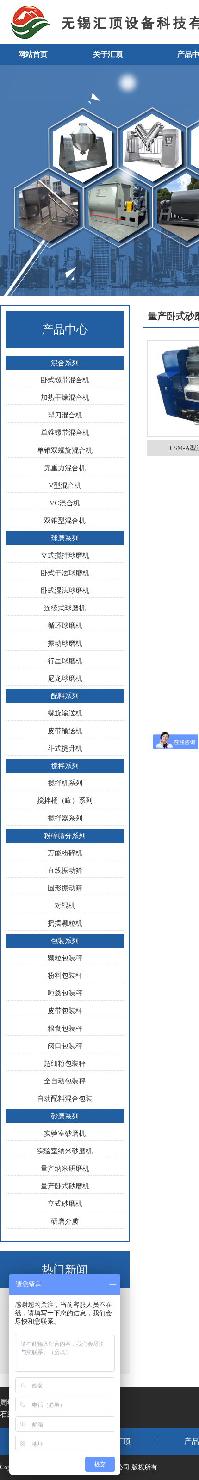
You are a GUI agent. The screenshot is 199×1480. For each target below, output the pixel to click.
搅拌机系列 (65, 783)
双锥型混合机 (65, 520)
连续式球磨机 (65, 608)
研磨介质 (65, 1221)
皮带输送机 (65, 730)
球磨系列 (65, 538)
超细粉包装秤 (65, 1063)
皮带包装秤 (65, 1010)
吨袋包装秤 (65, 993)
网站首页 (33, 54)
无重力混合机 (65, 468)
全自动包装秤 (65, 1081)
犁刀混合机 (65, 415)
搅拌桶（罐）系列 (65, 800)
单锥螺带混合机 (65, 432)
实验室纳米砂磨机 (65, 1151)
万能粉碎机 (65, 853)
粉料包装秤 (65, 975)
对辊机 (65, 905)
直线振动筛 (65, 870)
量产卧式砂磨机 (65, 1186)
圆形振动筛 (65, 888)
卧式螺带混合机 (65, 380)
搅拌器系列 (65, 818)
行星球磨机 (65, 661)
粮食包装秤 (65, 1028)
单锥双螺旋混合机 (65, 450)
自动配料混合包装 (65, 1098)
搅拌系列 (65, 766)
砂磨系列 (65, 1116)
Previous (16, 180)
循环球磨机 (65, 625)
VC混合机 (65, 503)
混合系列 (65, 363)
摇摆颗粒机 (65, 923)
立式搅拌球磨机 (65, 555)
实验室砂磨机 (65, 1133)
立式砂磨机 (65, 1203)
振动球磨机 (65, 643)
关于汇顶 (108, 54)
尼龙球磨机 (65, 678)
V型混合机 (65, 485)
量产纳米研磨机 (65, 1168)
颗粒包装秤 (65, 958)
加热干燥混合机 (65, 397)
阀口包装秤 (65, 1046)
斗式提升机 (65, 748)
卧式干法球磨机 (65, 573)
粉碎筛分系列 (65, 835)
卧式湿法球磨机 (65, 590)
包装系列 (65, 941)
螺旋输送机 (65, 713)
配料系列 (65, 696)
